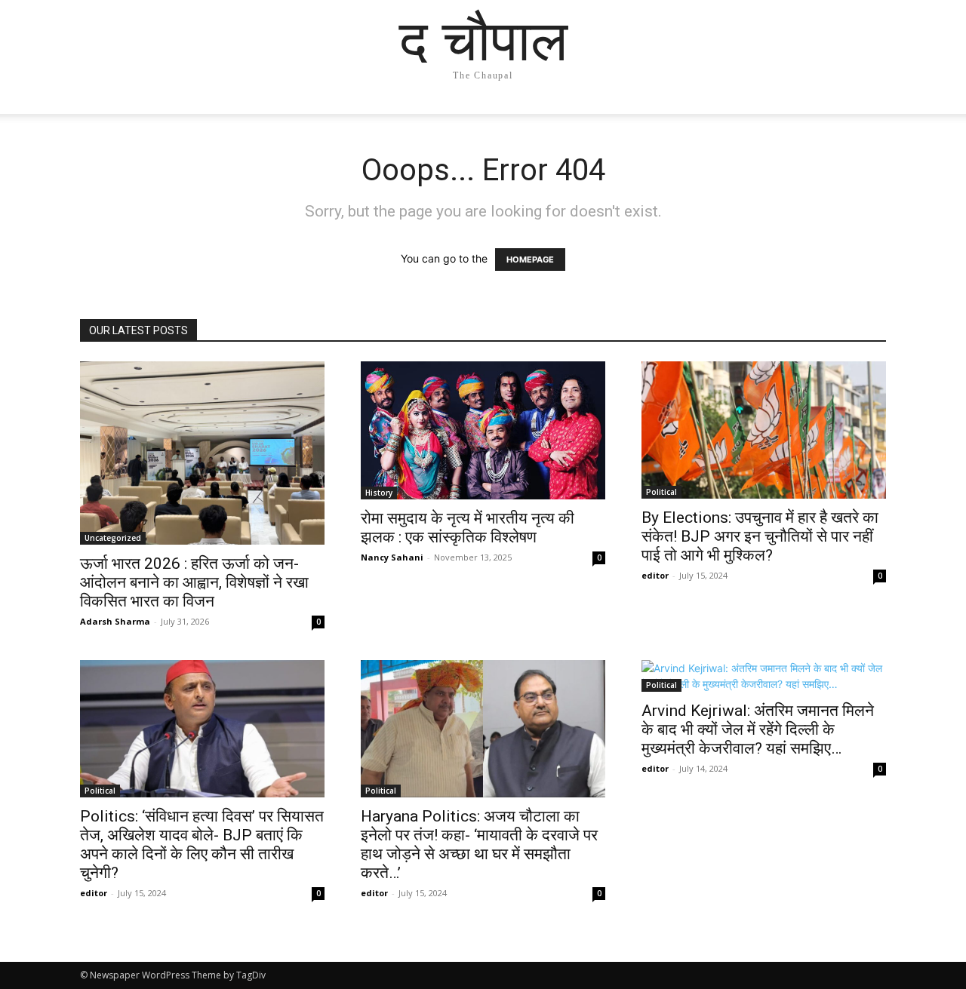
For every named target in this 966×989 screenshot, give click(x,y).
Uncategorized (113, 538)
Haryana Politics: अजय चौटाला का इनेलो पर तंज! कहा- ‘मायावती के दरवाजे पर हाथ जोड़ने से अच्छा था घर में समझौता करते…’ (479, 844)
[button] (868, 117)
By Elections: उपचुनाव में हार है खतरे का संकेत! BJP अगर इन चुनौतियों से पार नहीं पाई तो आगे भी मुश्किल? (759, 536)
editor (655, 575)
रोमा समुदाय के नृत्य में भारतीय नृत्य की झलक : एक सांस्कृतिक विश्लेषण (467, 527)
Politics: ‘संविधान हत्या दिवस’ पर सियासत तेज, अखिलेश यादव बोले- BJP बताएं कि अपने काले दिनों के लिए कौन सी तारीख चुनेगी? (202, 844)
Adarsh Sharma (115, 621)
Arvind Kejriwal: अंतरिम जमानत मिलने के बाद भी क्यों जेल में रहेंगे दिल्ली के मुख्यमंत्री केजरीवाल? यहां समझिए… (757, 729)
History (378, 492)
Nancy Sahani (392, 557)
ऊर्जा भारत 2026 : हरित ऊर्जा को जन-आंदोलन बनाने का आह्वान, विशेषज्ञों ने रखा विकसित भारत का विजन (194, 582)
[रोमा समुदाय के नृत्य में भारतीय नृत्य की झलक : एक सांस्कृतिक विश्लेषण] (483, 430)
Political (661, 492)
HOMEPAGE (530, 259)
